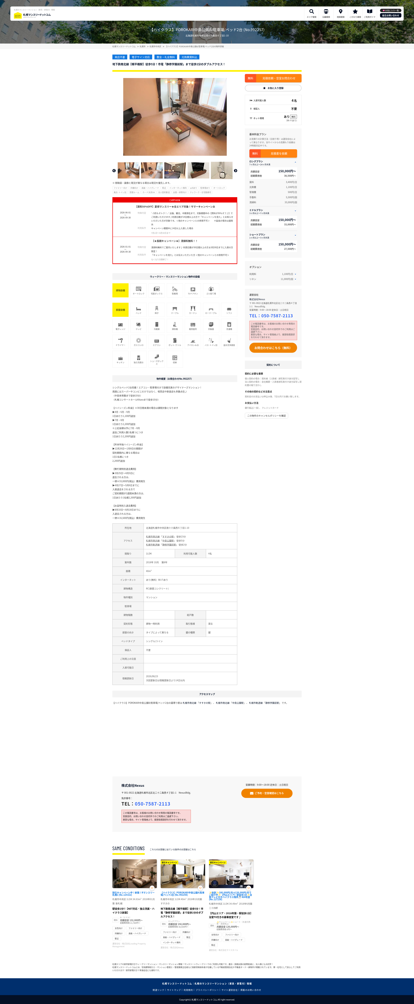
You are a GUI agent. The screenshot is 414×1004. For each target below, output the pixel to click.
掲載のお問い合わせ (250, 990)
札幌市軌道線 (153, 544)
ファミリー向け (120, 187)
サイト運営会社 (230, 990)
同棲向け (134, 187)
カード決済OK (148, 192)
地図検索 (341, 17)
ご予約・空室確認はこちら (269, 793)
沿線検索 (326, 17)
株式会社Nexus (257, 299)
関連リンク (158, 990)
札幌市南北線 (153, 536)
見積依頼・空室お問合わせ (278, 78)
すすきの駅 (168, 536)
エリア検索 (311, 17)
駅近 (164, 187)
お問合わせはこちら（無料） (273, 348)
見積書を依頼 (279, 153)
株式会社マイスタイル (228, 950)
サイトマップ (174, 990)
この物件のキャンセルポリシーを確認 (266, 415)
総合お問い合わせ (390, 15)
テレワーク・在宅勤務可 (200, 192)
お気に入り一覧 (392, 10)
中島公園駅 (168, 540)
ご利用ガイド (370, 17)
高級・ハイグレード (150, 187)
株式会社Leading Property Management (129, 945)
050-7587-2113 (277, 315)
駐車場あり (205, 187)
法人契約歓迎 (164, 192)
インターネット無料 (178, 187)
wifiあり (193, 187)
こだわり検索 (355, 17)
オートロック (219, 187)
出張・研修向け (180, 192)
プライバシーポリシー (207, 990)
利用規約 (188, 990)
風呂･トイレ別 (120, 192)
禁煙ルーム (134, 192)
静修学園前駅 (169, 544)
